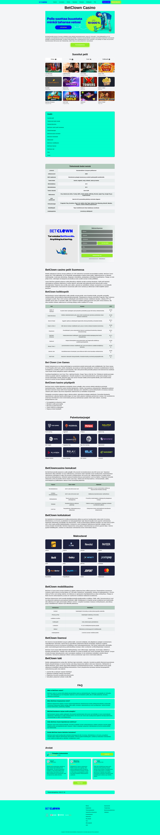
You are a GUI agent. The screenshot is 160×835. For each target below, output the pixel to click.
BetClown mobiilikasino (53, 143)
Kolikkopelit (105, 59)
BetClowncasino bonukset (53, 133)
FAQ (48, 152)
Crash (87, 59)
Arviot (48, 155)
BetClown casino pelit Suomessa (55, 127)
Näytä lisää (80, 782)
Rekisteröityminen (51, 124)
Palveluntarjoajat (51, 130)
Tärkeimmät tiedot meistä (53, 121)
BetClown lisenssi (51, 146)
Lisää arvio (106, 754)
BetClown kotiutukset (52, 136)
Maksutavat (50, 139)
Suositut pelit (50, 118)
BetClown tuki (50, 149)
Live (70, 59)
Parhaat (52, 59)
